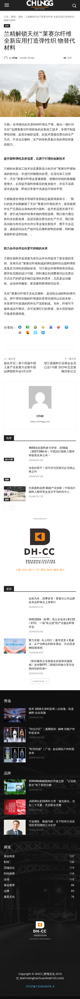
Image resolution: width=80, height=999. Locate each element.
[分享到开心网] (43, 327)
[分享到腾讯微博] (66, 327)
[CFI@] (6, 58)
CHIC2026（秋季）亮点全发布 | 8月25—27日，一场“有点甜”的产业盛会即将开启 (52, 623)
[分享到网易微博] (19, 332)
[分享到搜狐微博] (27, 332)
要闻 (13, 16)
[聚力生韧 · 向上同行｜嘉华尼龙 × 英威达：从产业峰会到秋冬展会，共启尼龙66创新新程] (15, 646)
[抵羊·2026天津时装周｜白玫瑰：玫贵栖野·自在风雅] (15, 714)
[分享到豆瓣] (27, 327)
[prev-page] (6, 507)
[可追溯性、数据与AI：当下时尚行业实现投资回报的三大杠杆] (15, 827)
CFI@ (14, 57)
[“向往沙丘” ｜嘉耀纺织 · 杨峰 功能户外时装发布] (15, 734)
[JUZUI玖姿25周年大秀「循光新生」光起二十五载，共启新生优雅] (15, 806)
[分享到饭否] (35, 332)
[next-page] (12, 507)
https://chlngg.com (40, 421)
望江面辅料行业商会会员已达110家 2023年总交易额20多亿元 (60, 367)
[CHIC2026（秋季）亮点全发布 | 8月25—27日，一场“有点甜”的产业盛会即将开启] (15, 625)
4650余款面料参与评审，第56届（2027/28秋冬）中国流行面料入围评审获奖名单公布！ (52, 451)
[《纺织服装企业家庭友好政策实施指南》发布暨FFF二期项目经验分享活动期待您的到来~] (15, 666)
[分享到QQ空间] (35, 327)
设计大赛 (9, 459)
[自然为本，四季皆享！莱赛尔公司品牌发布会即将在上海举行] (15, 604)
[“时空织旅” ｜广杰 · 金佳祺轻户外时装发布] (15, 754)
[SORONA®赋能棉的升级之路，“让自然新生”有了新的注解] (15, 786)
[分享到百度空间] (50, 327)
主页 (6, 16)
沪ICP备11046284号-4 (40, 986)
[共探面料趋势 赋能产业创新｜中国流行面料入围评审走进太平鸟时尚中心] (15, 493)
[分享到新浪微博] (58, 327)
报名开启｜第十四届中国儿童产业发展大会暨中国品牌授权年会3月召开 (20, 367)
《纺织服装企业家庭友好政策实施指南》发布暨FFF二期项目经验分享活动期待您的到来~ (51, 665)
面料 (20, 16)
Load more (38, 681)
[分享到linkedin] (43, 332)
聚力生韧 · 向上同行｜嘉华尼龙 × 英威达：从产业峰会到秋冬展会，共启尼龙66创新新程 (52, 644)
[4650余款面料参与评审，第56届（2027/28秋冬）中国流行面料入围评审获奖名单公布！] (15, 453)
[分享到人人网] (19, 327)
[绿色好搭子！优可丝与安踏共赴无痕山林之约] (15, 473)
